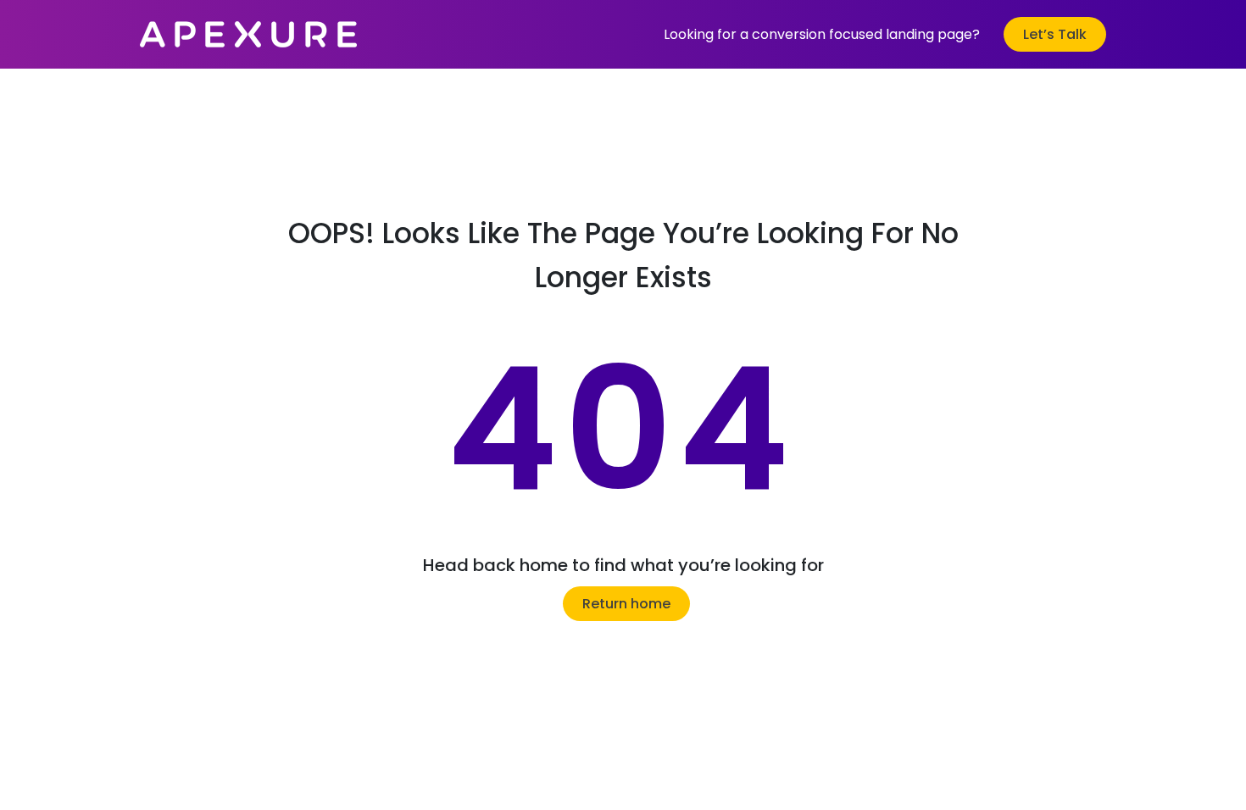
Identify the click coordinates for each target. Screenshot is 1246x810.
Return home (626, 603)
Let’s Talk (1055, 34)
